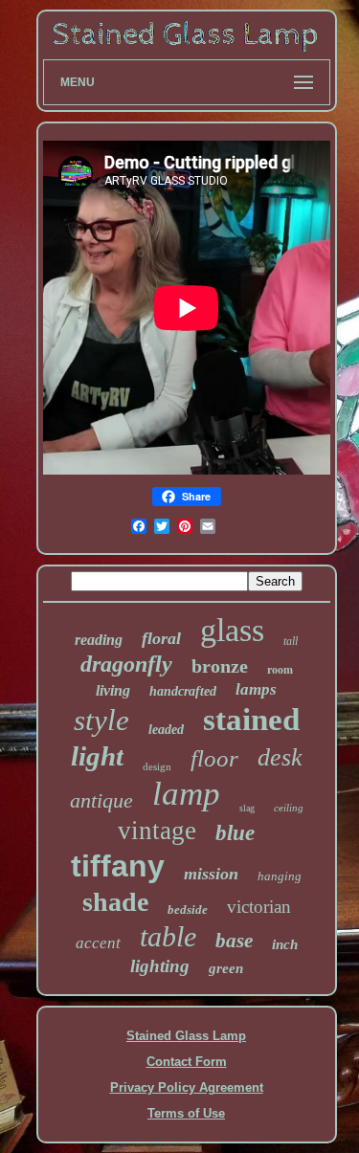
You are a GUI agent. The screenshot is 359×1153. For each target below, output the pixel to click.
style (101, 720)
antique (101, 800)
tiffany (118, 866)
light (97, 756)
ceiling (288, 807)
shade (115, 902)
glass (232, 630)
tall (290, 641)
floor (214, 758)
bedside (188, 909)
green (226, 968)
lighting (160, 966)
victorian (259, 907)
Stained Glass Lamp (186, 1036)
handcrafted (182, 691)
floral (161, 638)
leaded (166, 729)
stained (251, 719)
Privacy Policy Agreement (186, 1087)
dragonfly (126, 664)
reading (99, 640)
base (234, 940)
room (280, 669)
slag (247, 808)
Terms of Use (186, 1113)
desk (280, 757)
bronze (219, 665)
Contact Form (186, 1061)
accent (98, 943)
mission (211, 873)
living (113, 690)
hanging (280, 876)
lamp (186, 793)
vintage (157, 830)
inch (285, 944)
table (168, 936)
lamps (256, 689)
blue (235, 833)
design (157, 766)
